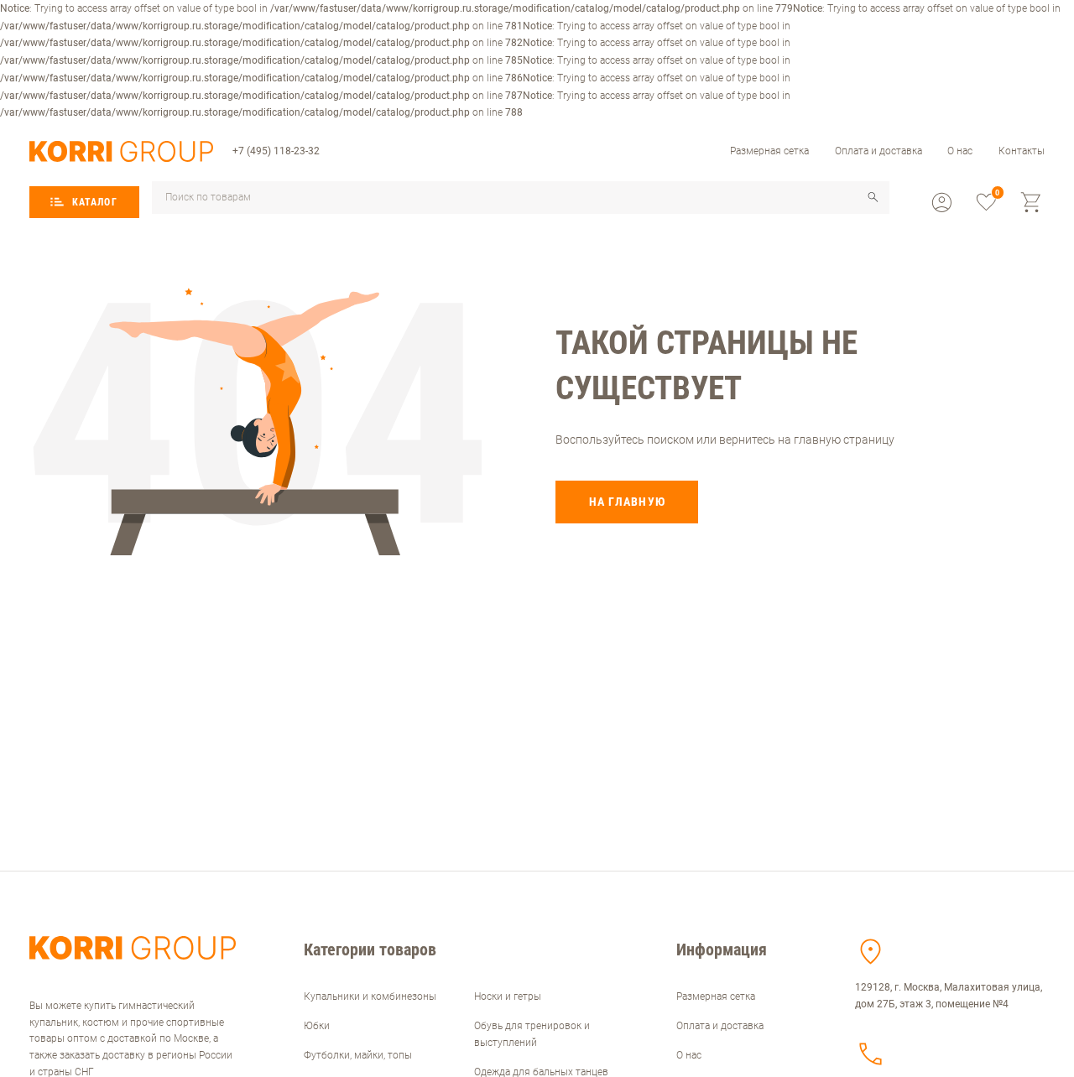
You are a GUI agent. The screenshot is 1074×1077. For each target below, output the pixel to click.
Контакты (1021, 151)
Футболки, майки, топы (358, 1055)
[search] (873, 197)
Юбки (317, 1026)
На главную (627, 501)
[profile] (942, 203)
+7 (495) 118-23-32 (276, 151)
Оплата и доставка (878, 151)
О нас (959, 151)
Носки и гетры (507, 996)
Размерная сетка (769, 151)
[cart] (1032, 203)
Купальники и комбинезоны (370, 996)
